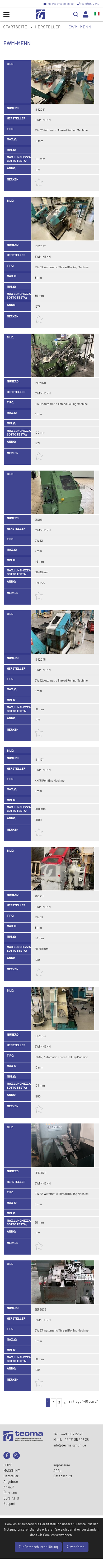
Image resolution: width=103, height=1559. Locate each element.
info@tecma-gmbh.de (60, 3)
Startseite (15, 26)
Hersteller (48, 26)
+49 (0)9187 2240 (89, 3)
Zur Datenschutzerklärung (38, 1547)
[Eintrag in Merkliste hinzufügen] (39, 185)
